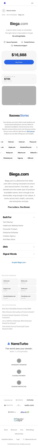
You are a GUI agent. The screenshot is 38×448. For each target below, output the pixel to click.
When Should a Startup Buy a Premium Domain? (18, 312)
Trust (21, 430)
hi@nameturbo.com (30, 439)
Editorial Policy (19, 434)
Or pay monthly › (19, 67)
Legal (17, 439)
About (6, 430)
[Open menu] (32, 3)
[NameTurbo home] (5, 3)
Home (3, 14)
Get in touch (31, 131)
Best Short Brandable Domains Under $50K (16, 309)
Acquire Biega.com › (19, 262)
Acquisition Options (7, 439)
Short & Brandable (12, 14)
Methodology (30, 430)
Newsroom (14, 430)
